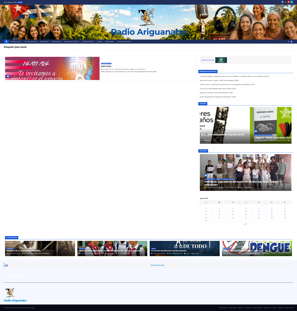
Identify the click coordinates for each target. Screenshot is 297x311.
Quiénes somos (16, 41)
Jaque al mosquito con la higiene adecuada (243, 251)
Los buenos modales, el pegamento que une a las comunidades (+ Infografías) (223, 76)
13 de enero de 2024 (108, 69)
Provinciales (56, 41)
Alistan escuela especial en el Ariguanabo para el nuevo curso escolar (110, 251)
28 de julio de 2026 (212, 140)
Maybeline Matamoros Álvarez (105, 253)
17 (206, 214)
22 (271, 214)
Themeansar (32, 307)
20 (246, 214)
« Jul (244, 224)
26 (233, 218)
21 (258, 214)
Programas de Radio (71, 41)
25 (219, 218)
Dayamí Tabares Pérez (123, 69)
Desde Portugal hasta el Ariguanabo (211, 97)
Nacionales (44, 41)
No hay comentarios (139, 69)
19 (233, 214)
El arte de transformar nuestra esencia (168, 251)
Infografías (109, 41)
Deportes (219, 182)
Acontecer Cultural (210, 135)
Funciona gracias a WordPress (11, 307)
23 (285, 214)
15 (271, 211)
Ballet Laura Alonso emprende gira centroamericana (234, 137)
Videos (99, 41)
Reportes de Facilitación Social (209, 93)
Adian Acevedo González (229, 187)
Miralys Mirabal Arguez (175, 253)
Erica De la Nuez (29, 253)
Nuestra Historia (31, 41)
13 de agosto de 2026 (212, 187)
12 (233, 211)
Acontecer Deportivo (210, 182)
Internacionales (88, 41)
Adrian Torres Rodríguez (228, 140)
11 (219, 211)
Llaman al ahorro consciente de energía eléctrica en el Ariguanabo (220, 84)
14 (258, 211)
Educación (81, 248)
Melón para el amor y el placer (209, 80)
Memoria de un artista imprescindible (24, 251)
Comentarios (10, 248)
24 (206, 218)
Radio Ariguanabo (148, 32)
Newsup (25, 307)
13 (245, 211)
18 (219, 214)
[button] (288, 41)
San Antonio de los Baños (228, 182)
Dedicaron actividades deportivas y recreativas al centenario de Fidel (244, 184)
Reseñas (153, 248)
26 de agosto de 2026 (14, 253)
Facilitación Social (124, 41)
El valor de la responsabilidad (208, 88)
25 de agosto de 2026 (87, 253)
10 (206, 211)
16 (284, 211)
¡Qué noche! (106, 66)
